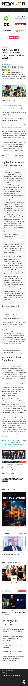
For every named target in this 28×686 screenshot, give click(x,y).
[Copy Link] (6, 70)
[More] (9, 70)
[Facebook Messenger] (6, 67)
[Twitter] (9, 67)
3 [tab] (14, 582)
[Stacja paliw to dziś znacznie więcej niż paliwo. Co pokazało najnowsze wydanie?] (14, 601)
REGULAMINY (5, 672)
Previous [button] (4, 509)
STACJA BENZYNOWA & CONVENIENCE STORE (14, 440)
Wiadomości (4, 47)
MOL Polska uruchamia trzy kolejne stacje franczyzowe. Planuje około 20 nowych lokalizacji (13, 631)
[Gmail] (18, 67)
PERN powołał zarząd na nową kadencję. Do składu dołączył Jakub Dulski (13, 553)
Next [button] (24, 509)
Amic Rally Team (6, 479)
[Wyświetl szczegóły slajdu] (14, 509)
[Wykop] (23, 67)
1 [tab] (11, 582)
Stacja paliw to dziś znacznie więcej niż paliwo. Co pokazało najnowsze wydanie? (13, 611)
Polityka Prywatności (7, 673)
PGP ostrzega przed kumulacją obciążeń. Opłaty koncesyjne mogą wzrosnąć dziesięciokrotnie (13, 638)
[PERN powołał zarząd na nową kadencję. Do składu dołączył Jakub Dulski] (14, 543)
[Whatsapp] (20, 67)
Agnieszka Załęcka (11, 478)
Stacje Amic (5, 481)
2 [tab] (13, 582)
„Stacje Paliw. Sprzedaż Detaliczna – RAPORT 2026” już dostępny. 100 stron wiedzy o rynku (13, 645)
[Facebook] (3, 67)
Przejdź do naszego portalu (11, 675)
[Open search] (24, 10)
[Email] (3, 70)
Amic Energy (20, 478)
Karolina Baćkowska (16, 479)
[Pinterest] (15, 67)
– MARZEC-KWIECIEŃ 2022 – (14, 442)
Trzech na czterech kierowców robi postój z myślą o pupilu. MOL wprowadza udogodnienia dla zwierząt (13, 658)
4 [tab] (16, 582)
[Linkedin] (12, 67)
